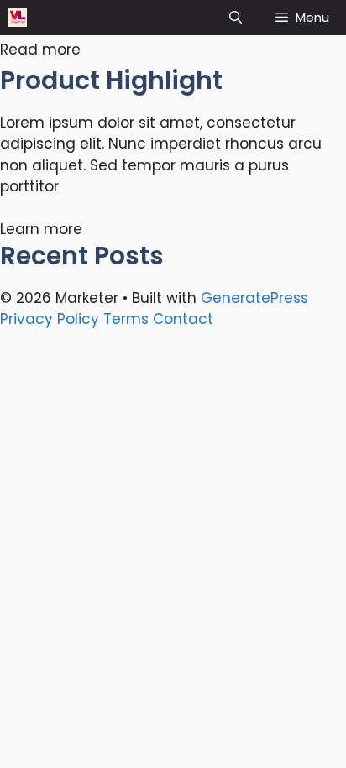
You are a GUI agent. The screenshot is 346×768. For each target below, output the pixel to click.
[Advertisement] (173, 510)
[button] (235, 17)
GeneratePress (254, 298)
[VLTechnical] (17, 17)
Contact (183, 319)
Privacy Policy (49, 319)
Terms (126, 319)
